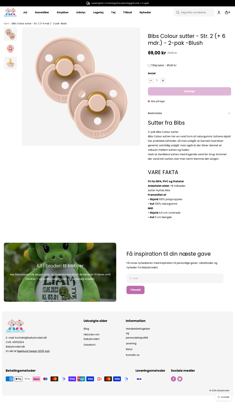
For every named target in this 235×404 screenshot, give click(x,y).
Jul (25, 12)
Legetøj (98, 12)
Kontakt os (132, 355)
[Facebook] (173, 378)
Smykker (63, 12)
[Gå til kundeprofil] (219, 12)
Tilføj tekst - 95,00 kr (164, 65)
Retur (129, 349)
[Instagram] (179, 378)
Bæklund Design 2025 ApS (33, 351)
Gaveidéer (42, 12)
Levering (131, 343)
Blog (86, 329)
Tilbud (127, 12)
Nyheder (145, 12)
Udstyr (81, 12)
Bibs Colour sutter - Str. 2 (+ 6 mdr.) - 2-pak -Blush (39, 23)
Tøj (113, 12)
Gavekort (90, 345)
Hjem (7, 23)
